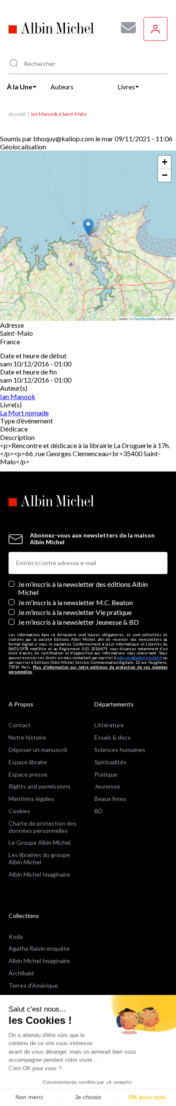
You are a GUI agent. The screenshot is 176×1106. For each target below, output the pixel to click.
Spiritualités (110, 762)
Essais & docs (112, 737)
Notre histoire (27, 737)
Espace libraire (28, 762)
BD (98, 810)
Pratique (105, 774)
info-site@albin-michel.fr (139, 657)
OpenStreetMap (145, 318)
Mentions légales (31, 798)
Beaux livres (110, 798)
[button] (88, 227)
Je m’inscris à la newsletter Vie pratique (75, 612)
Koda (16, 936)
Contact (20, 725)
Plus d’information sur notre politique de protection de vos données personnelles (88, 669)
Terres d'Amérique (33, 985)
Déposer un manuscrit (38, 749)
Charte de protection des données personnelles (42, 827)
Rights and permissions (39, 786)
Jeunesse (107, 786)
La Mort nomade (24, 413)
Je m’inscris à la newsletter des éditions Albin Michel (83, 588)
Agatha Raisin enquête (39, 948)
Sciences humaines (119, 749)
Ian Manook (17, 396)
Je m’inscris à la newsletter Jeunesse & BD (78, 622)
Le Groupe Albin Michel (39, 842)
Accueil (17, 114)
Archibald (21, 973)
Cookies (19, 810)
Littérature (109, 725)
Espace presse (28, 774)
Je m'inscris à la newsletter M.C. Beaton (75, 602)
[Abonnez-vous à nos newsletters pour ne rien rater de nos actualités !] (125, 27)
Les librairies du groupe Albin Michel (39, 858)
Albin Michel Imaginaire (39, 874)
